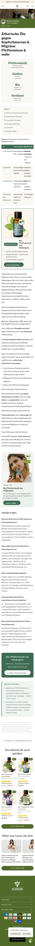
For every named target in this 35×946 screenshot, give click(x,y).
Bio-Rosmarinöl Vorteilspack (6, 775)
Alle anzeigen (17, 826)
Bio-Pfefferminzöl (24, 774)
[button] (27, 6)
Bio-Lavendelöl (6, 807)
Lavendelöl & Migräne (13, 120)
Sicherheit (9, 127)
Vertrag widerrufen (17, 939)
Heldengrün (19, 927)
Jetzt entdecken (12, 265)
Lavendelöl (6, 167)
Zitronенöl (5, 394)
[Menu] (2, 6)
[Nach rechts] (32, 2)
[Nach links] (3, 2)
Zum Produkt (10, 503)
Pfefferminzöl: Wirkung (14, 116)
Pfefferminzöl (8, 151)
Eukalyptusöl (7, 181)
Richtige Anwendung (13, 124)
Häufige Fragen (11, 131)
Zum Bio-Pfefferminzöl (16, 673)
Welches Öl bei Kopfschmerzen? (17, 113)
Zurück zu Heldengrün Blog (19, 741)
